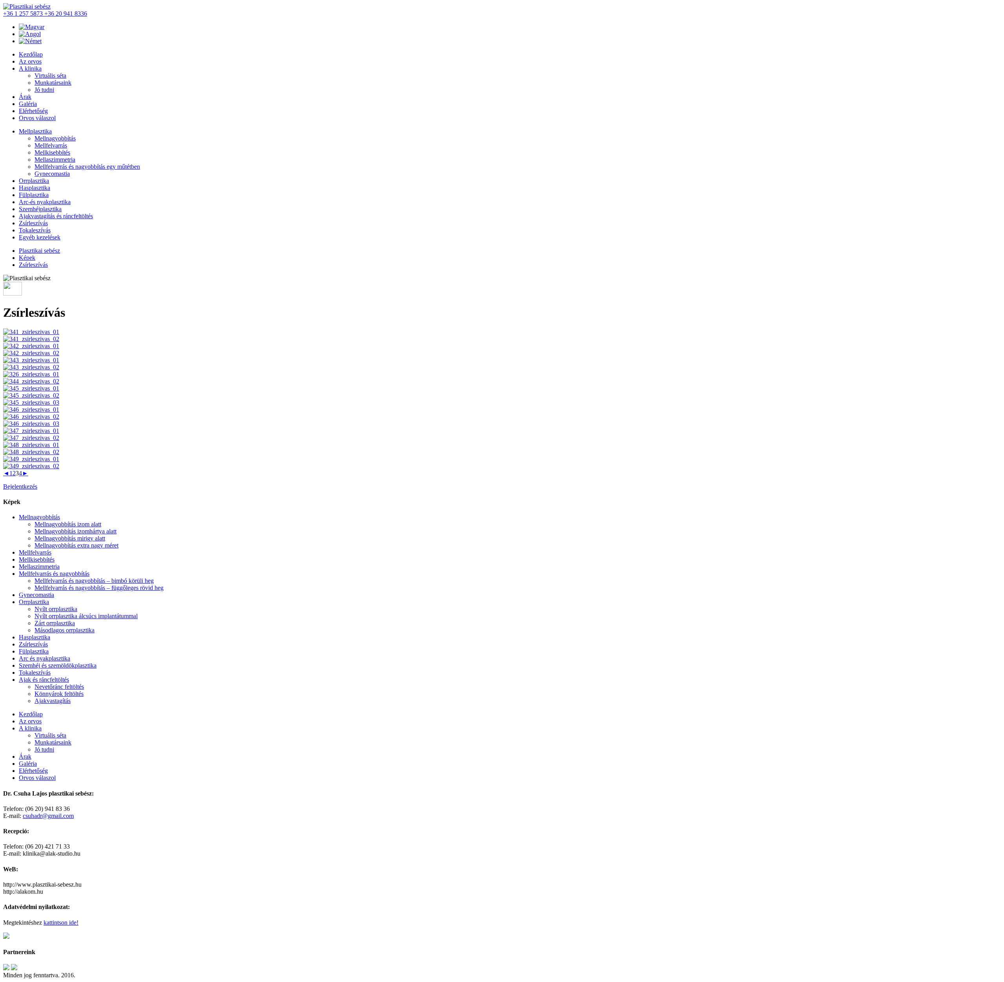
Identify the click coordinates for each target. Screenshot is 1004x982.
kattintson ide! (61, 922)
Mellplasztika (35, 131)
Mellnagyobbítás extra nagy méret (76, 545)
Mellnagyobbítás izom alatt (68, 524)
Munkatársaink (53, 82)
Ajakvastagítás (53, 700)
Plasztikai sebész (39, 250)
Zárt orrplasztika (55, 623)
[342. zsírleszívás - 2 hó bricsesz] (31, 346)
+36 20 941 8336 (65, 13)
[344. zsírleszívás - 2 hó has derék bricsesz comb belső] (31, 381)
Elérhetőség (33, 111)
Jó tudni (44, 89)
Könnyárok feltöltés (59, 693)
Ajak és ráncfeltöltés (44, 679)
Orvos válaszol (37, 118)
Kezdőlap (31, 54)
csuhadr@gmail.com (48, 815)
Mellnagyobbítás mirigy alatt (70, 538)
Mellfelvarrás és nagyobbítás (54, 573)
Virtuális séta (50, 75)
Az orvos (30, 61)
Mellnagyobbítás (55, 138)
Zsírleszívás (33, 223)
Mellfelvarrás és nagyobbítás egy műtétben (87, 166)
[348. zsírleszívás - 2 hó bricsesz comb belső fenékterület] (31, 445)
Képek (27, 257)
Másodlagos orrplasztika (65, 630)
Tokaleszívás (35, 230)
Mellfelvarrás (51, 145)
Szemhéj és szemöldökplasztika (57, 665)
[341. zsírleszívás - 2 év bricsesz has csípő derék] (31, 332)
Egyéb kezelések (39, 237)
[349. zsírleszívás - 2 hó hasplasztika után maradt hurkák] (31, 459)
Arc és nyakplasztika (44, 658)
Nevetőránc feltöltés (59, 686)
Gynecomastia (52, 173)
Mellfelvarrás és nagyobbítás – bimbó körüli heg (94, 580)
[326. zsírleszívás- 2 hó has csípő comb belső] (31, 374)
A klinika (30, 68)
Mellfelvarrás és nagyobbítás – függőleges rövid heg (99, 587)
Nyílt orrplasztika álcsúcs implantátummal (86, 616)
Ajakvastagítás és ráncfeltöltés (56, 216)
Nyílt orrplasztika (56, 609)
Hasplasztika (34, 187)
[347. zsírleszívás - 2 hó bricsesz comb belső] (31, 430)
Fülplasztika (34, 195)
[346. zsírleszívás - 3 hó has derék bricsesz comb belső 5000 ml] (31, 409)
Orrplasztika (34, 180)
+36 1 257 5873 (23, 13)
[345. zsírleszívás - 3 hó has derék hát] (31, 388)
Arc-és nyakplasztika (45, 202)
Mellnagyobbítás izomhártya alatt (75, 531)
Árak (25, 96)
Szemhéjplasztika (40, 209)
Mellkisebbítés (52, 152)
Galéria (28, 103)
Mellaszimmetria (55, 159)
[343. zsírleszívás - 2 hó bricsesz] (31, 360)
